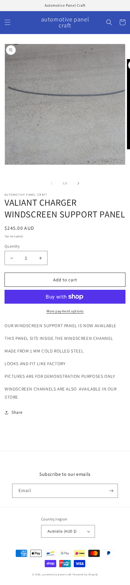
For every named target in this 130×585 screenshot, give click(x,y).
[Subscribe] (111, 491)
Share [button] (17, 412)
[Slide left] (51, 183)
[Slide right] (78, 183)
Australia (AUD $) (62, 531)
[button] (7, 22)
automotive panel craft (56, 574)
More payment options (65, 311)
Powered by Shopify (85, 574)
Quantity (12, 246)
